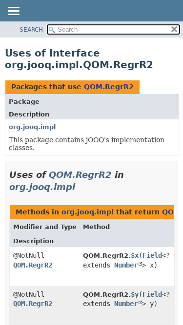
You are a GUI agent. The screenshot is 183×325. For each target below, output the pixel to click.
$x (135, 255)
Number (126, 265)
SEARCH (31, 29)
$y (135, 294)
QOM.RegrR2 (109, 87)
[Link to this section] (82, 187)
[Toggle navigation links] (13, 12)
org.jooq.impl (32, 127)
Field (152, 255)
